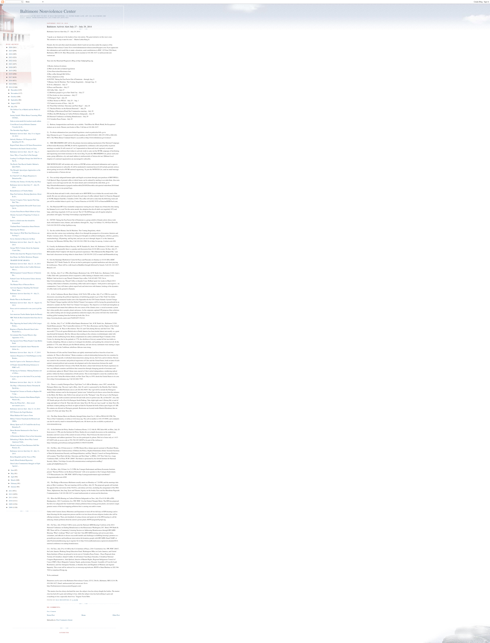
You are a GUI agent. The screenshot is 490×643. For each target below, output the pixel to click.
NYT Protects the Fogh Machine (21, 412)
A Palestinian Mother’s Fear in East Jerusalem (25, 436)
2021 (11, 64)
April (13, 477)
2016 (11, 80)
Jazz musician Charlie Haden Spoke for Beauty (26, 314)
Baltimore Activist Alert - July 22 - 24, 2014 (25, 263)
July (12, 106)
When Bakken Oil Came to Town (21, 415)
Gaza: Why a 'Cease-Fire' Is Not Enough (24, 155)
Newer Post (51, 615)
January (14, 487)
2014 (11, 87)
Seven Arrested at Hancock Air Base (22, 239)
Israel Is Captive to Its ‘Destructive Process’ (25, 361)
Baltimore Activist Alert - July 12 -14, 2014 (25, 409)
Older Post (116, 615)
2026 (11, 47)
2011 (11, 497)
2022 (11, 60)
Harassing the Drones (17, 230)
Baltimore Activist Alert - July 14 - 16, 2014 (25, 382)
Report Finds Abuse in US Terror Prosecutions (26, 145)
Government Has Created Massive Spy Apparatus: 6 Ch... (23, 336)
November (14, 93)
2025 (11, 50)
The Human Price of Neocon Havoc (22, 284)
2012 (11, 494)
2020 (11, 67)
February (14, 483)
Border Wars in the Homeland (20, 299)
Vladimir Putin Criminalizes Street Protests (25, 226)
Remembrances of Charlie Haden (21, 191)
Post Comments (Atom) (64, 620)
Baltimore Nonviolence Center (48, 11)
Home (84, 615)
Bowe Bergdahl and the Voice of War (23, 457)
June (12, 470)
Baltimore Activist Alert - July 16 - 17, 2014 (25, 352)
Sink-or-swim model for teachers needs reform (25, 121)
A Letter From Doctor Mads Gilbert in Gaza (25, 211)
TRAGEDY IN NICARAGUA (20, 260)
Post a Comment (51, 611)
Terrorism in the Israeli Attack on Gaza (23, 148)
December (14, 90)
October (14, 96)
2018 (11, 74)
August (13, 103)
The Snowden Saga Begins (19, 130)
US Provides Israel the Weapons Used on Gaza (26, 254)
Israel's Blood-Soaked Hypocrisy (21, 460)
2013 (11, 491)
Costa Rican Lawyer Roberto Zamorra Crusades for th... (23, 125)
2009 (11, 504)
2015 (11, 84)
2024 (11, 54)
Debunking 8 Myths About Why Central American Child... (24, 440)
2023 (11, 57)
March (13, 480)
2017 (11, 77)
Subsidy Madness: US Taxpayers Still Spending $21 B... (23, 140)
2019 (11, 70)
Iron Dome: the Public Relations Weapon (24, 257)
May (12, 473)
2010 (11, 501)
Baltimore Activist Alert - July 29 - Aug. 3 (24, 152)
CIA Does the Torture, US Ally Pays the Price (25, 181)
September (15, 100)
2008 (11, 507)
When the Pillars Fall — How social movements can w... (22, 404)
